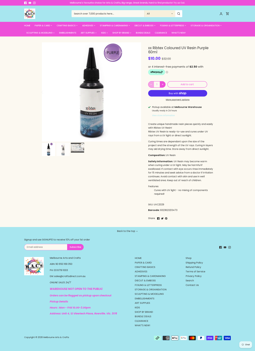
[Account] (221, 14)
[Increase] (162, 84)
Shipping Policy (194, 262)
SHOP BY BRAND (144, 312)
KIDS (137, 307)
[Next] (136, 92)
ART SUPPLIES (142, 303)
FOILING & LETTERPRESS (148, 285)
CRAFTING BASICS (145, 267)
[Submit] (178, 13)
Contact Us (192, 285)
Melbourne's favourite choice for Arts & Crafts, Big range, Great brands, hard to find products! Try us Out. (127, 2)
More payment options (177, 100)
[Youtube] (30, 2)
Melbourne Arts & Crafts (56, 337)
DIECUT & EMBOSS (145, 280)
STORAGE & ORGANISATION (150, 289)
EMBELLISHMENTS (144, 298)
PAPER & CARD (143, 262)
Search (190, 280)
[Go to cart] (227, 14)
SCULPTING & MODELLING (149, 294)
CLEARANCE (141, 321)
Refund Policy (193, 267)
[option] (91, 92)
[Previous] (46, 92)
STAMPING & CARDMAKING (150, 276)
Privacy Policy (194, 276)
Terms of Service (195, 271)
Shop (189, 258)
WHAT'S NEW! (142, 325)
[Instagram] (34, 2)
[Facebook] (25, 2)
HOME (138, 258)
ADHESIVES (141, 271)
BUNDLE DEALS (143, 316)
